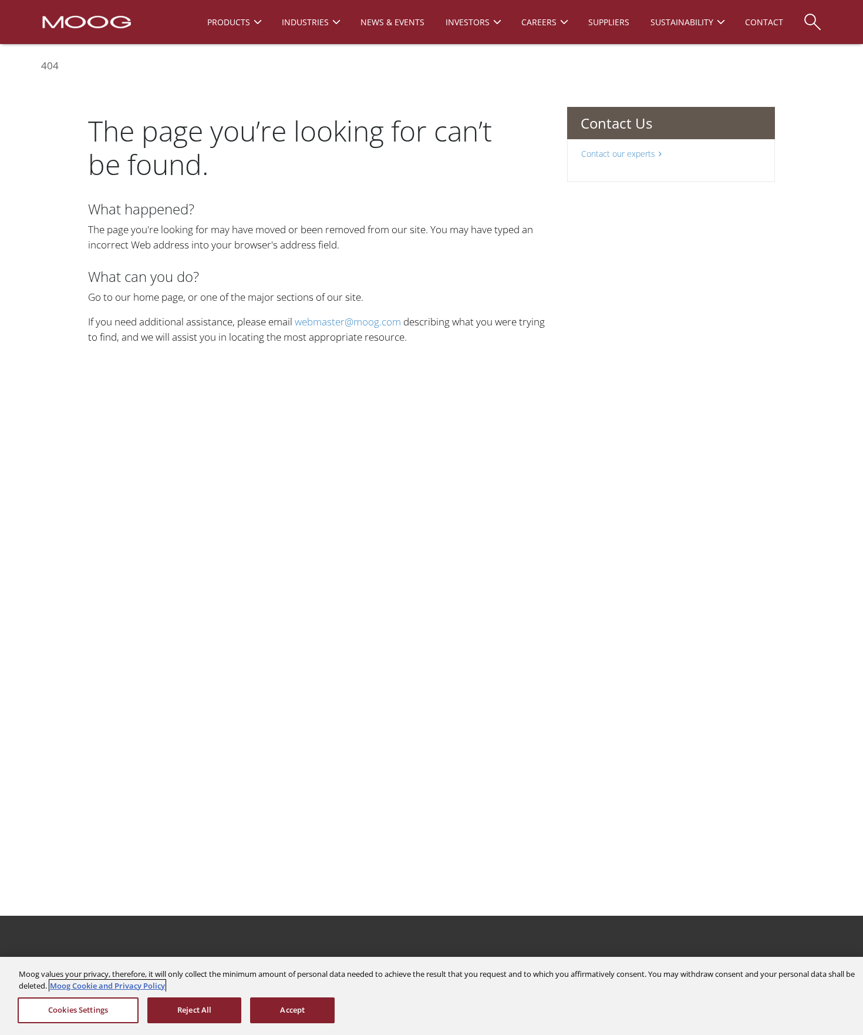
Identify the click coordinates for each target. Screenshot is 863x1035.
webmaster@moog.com (348, 321)
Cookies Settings (78, 1009)
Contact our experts (618, 153)
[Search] (812, 16)
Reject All (194, 1009)
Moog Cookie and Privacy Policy (107, 985)
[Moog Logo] (85, 21)
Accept (292, 1009)
